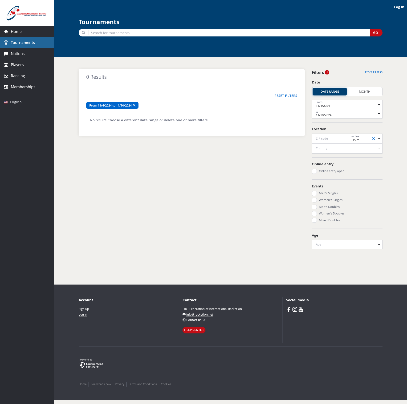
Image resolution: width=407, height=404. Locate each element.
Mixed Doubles (329, 220)
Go (375, 33)
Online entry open (331, 171)
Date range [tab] (330, 91)
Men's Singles (328, 193)
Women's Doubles (331, 213)
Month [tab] (364, 91)
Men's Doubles (329, 207)
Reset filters (285, 96)
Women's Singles (330, 200)
